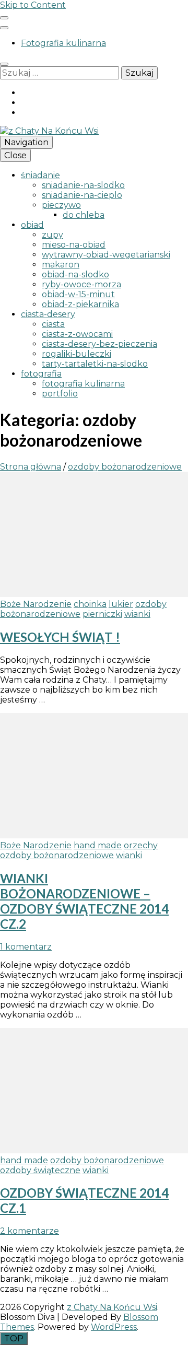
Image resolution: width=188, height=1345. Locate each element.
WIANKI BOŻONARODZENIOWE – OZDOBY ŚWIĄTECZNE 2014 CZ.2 (84, 901)
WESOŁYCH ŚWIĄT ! (60, 637)
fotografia (41, 374)
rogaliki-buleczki (76, 354)
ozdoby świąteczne (40, 1170)
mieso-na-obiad (73, 245)
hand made (98, 845)
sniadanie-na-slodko (83, 185)
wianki (137, 614)
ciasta (53, 324)
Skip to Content (33, 5)
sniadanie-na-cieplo (82, 195)
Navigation (26, 142)
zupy (52, 235)
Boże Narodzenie (36, 604)
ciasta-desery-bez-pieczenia (99, 344)
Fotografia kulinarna (63, 43)
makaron (60, 265)
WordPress (114, 1327)
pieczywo (61, 205)
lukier (121, 604)
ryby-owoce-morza (81, 284)
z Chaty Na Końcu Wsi (112, 1307)
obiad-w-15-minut (78, 294)
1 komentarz (26, 947)
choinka (90, 604)
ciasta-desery (48, 314)
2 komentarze (29, 1231)
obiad (32, 225)
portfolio (60, 394)
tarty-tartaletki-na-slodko (95, 364)
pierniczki (102, 614)
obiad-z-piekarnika (80, 304)
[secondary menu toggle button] (4, 17)
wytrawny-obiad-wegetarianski (106, 255)
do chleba (83, 215)
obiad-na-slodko (75, 274)
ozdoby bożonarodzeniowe (57, 855)
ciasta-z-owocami (77, 334)
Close (15, 155)
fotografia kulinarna (83, 384)
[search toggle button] (4, 64)
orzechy (141, 845)
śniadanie (40, 175)
